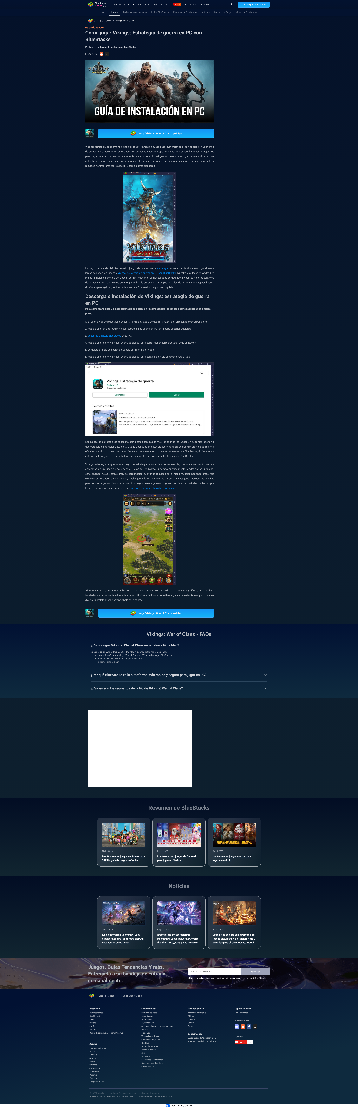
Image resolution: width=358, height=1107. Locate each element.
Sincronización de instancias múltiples (157, 1026)
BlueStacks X (236, 331)
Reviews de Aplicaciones (135, 12)
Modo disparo (147, 1016)
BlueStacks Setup (238, 324)
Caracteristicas (121, 4)
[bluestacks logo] (97, 4)
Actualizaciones (241, 1013)
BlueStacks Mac (96, 1013)
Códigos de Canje (222, 12)
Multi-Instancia (147, 1023)
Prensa (191, 1026)
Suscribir (255, 971)
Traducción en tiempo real (152, 1036)
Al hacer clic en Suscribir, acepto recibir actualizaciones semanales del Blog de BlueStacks (226, 978)
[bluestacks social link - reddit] (243, 1026)
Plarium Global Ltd (260, 324)
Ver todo (252, 292)
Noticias (206, 12)
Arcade (93, 1058)
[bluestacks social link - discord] (237, 1026)
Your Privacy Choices (182, 1105)
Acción (92, 1051)
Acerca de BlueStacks (197, 1013)
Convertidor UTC (148, 1066)
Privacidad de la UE (146, 1096)
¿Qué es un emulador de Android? (202, 1041)
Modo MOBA (146, 1019)
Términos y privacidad (98, 1096)
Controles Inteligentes (150, 1039)
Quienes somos (196, 1008)
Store (172, 4)
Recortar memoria (149, 1050)
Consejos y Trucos (239, 311)
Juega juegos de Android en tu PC (202, 1038)
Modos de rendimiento (150, 1046)
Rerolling (145, 1043)
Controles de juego (149, 1013)
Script (143, 1053)
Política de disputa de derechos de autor (122, 1096)
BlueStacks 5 (95, 1016)
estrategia (163, 268)
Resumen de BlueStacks (185, 12)
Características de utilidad (152, 1063)
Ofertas (93, 1023)
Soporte (204, 4)
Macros (144, 1029)
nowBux (93, 1026)
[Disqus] (139, 748)
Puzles (92, 1061)
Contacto (192, 1019)
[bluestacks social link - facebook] (249, 1026)
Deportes (93, 1075)
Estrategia (265, 318)
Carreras (93, 1065)
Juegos (142, 4)
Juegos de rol (95, 1068)
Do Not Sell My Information (165, 1096)
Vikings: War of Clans (125, 21)
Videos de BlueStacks (246, 12)
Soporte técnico (243, 1008)
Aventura (93, 1055)
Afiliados (190, 4)
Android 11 (94, 1029)
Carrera (191, 1023)
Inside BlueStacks (160, 12)
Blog (156, 4)
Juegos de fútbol (97, 1081)
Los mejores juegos (98, 1048)
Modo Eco (145, 1033)
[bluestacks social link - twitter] (255, 1026)
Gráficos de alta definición (152, 1060)
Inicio (103, 12)
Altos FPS (145, 1056)
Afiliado (191, 1016)
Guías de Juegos (236, 62)
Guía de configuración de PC (243, 318)
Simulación (94, 1071)
